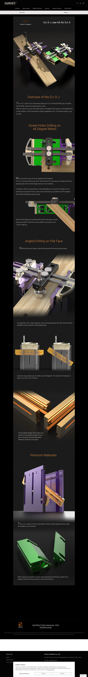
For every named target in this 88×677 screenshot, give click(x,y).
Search (7, 657)
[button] (77, 3)
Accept (43, 673)
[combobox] (83, 675)
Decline (62, 673)
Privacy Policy (50, 670)
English (82, 675)
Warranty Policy (10, 659)
